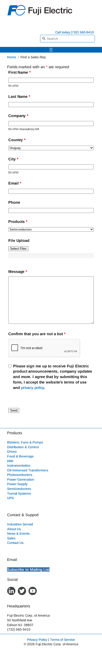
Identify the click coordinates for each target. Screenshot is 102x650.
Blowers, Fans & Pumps (25, 442)
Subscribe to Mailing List (28, 569)
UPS (10, 498)
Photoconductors (19, 475)
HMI (10, 461)
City (13, 159)
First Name (19, 72)
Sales (11, 538)
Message (17, 271)
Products (17, 221)
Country (16, 140)
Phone (14, 202)
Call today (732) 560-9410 (74, 32)
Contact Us (15, 543)
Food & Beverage (20, 456)
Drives (11, 451)
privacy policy (32, 387)
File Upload (18, 240)
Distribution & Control (23, 447)
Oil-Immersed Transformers (27, 470)
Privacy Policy (37, 639)
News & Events (18, 533)
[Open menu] (51, 50)
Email (14, 183)
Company (18, 115)
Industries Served (20, 524)
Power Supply (17, 484)
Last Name (19, 96)
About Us (14, 529)
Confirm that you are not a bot (36, 334)
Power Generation (20, 479)
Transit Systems (19, 493)
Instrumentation (18, 465)
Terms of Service (62, 639)
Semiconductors (19, 489)
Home (11, 57)
